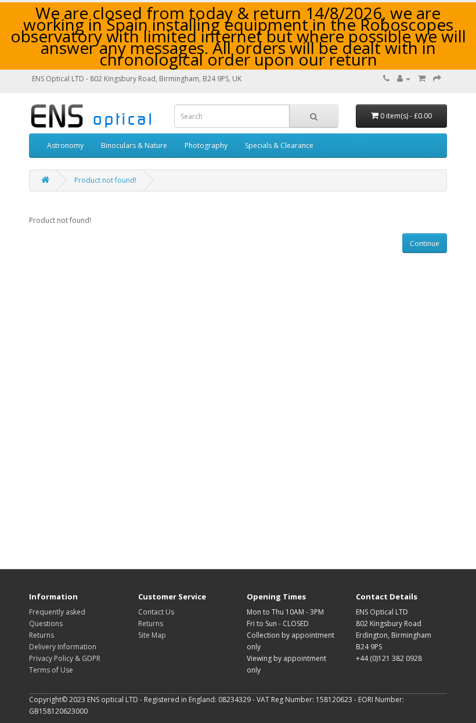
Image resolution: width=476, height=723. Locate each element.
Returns (41, 635)
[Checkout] (437, 79)
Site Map (152, 635)
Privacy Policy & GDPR (64, 658)
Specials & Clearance (279, 145)
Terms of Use (51, 670)
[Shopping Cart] (421, 79)
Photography (206, 145)
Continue (424, 243)
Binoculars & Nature (134, 145)
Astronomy (65, 145)
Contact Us (156, 612)
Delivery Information (62, 647)
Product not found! (105, 180)
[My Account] (403, 79)
